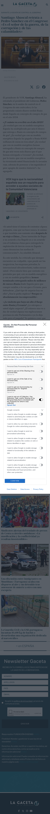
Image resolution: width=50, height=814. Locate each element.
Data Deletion (12, 489)
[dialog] (25, 407)
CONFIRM (15, 481)
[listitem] (25, 366)
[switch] (41, 371)
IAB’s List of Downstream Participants (28, 359)
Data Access (25, 489)
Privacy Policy (38, 489)
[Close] (45, 325)
